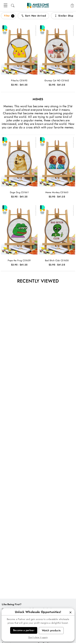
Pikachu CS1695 (19, 80)
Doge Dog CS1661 (19, 192)
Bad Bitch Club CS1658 (57, 260)
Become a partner (23, 630)
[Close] (70, 612)
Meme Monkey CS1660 (56, 192)
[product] (19, 49)
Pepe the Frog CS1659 (19, 260)
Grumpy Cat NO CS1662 (56, 80)
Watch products (51, 630)
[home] (38, 5)
